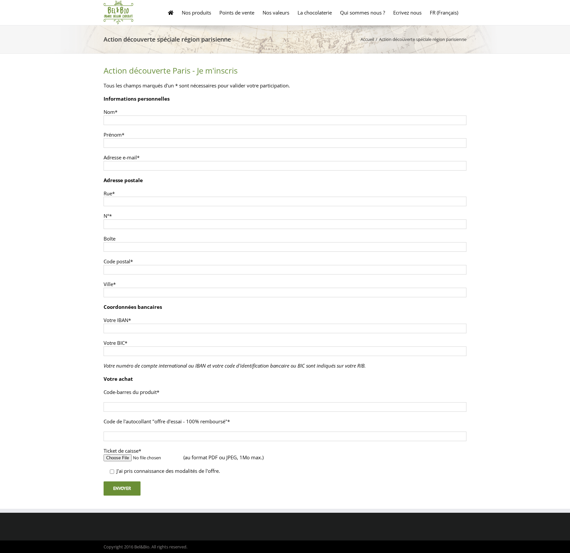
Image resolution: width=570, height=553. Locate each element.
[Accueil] (171, 12)
